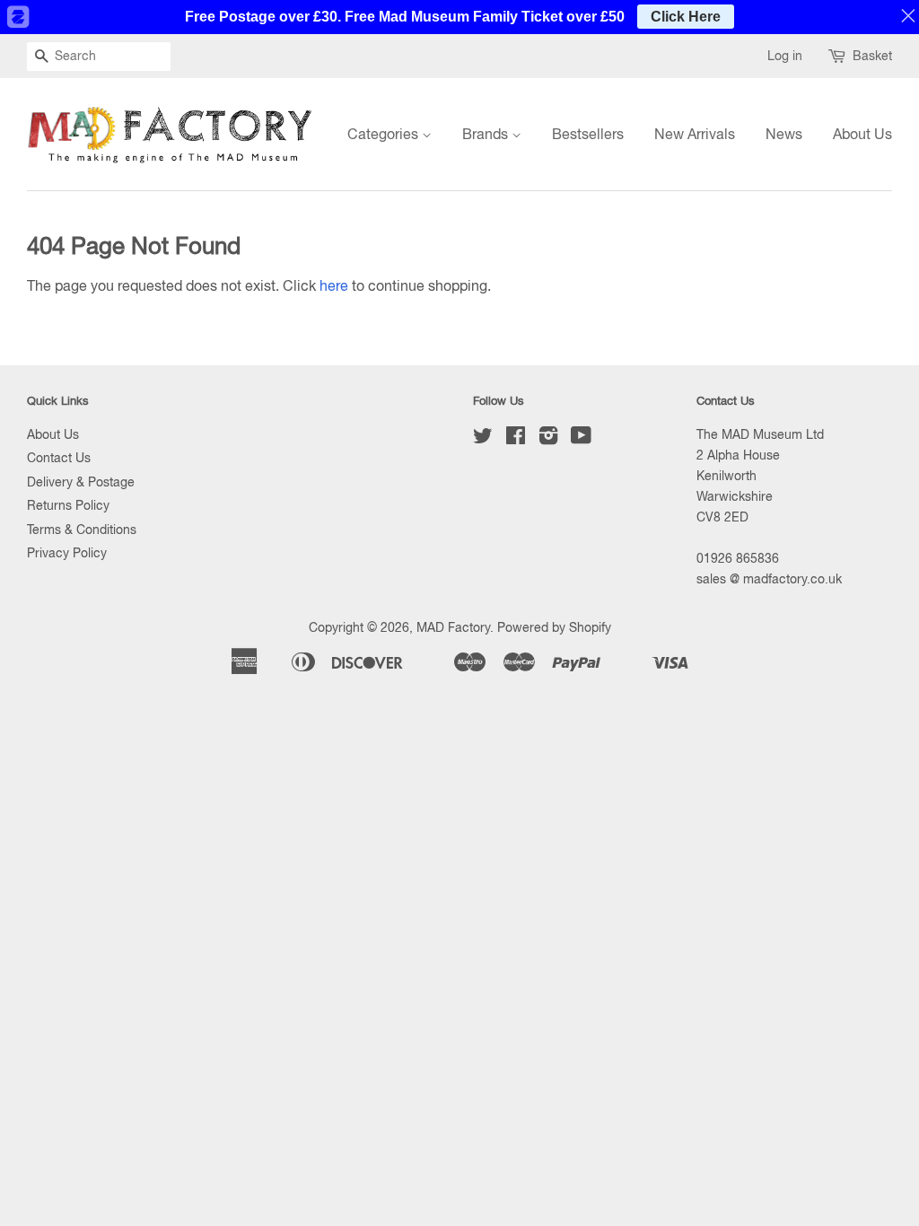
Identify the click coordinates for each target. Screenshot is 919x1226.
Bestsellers (588, 134)
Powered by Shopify (554, 627)
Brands (487, 134)
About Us (862, 134)
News (784, 134)
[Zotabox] (17, 17)
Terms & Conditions (81, 529)
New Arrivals (694, 134)
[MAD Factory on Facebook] (515, 439)
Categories (384, 134)
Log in (784, 55)
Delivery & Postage (81, 482)
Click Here (686, 16)
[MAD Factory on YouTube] (581, 439)
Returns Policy (68, 505)
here (333, 285)
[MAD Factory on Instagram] (548, 439)
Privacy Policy (67, 553)
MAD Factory (453, 627)
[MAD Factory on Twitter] (483, 439)
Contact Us (59, 458)
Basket (872, 55)
